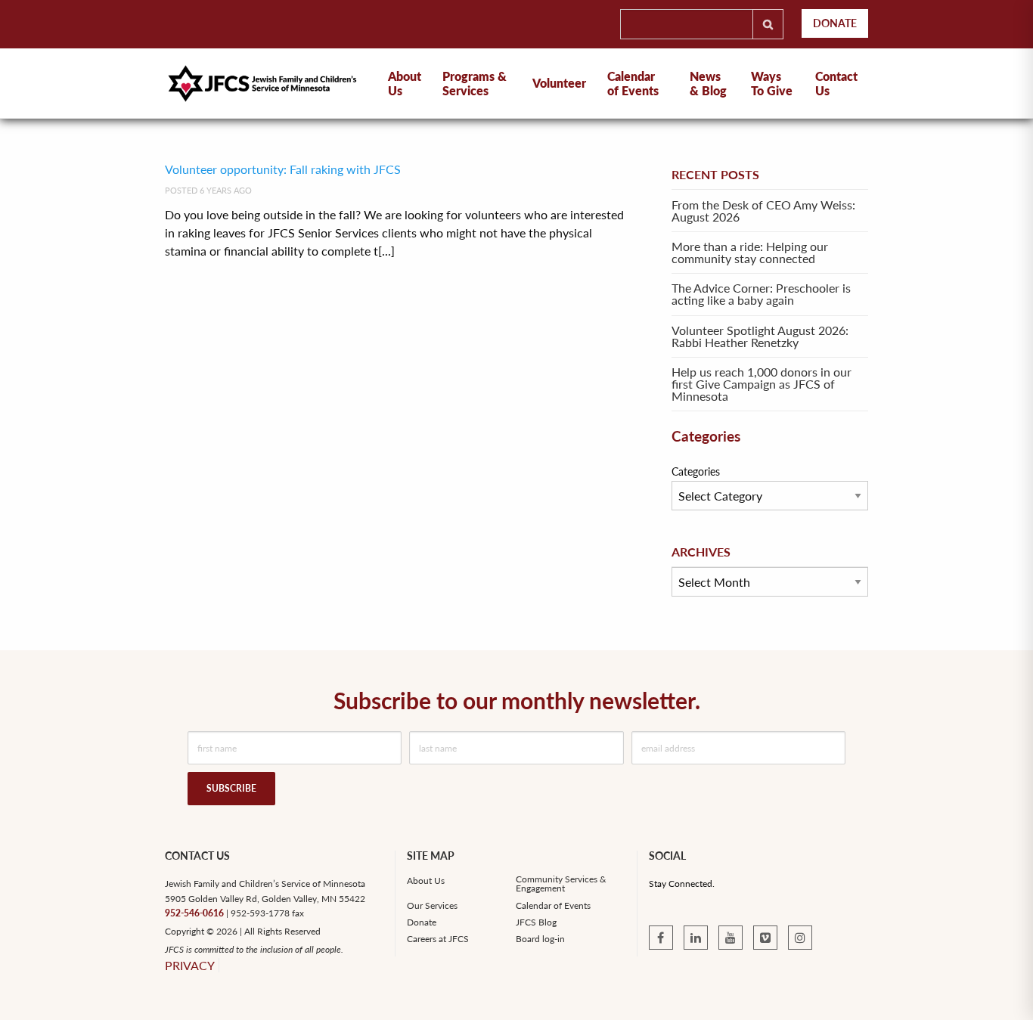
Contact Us (836, 83)
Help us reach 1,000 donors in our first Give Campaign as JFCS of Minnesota (762, 383)
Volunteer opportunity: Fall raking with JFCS (283, 169)
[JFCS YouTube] (730, 937)
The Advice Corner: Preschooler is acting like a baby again (761, 294)
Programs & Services (474, 83)
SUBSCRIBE (231, 788)
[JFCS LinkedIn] (696, 937)
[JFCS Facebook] (661, 937)
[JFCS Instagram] (800, 937)
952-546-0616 (194, 913)
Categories (696, 471)
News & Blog (708, 83)
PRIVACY (190, 965)
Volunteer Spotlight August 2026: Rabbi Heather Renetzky (760, 336)
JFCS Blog (536, 922)
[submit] (767, 24)
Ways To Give (772, 83)
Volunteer (559, 83)
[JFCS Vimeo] (765, 937)
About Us (426, 880)
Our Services (432, 905)
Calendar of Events (633, 83)
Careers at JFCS (438, 939)
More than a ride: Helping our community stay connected (750, 252)
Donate (835, 23)
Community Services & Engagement (561, 884)
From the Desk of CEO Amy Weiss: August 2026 (763, 210)
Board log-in (540, 939)
